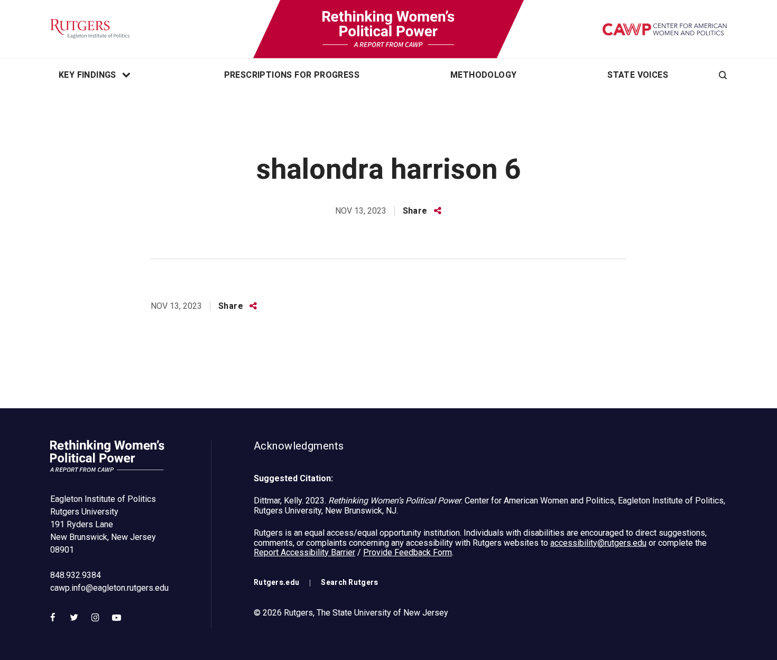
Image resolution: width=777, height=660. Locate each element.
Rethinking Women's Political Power (388, 29)
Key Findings (87, 75)
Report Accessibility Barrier (304, 552)
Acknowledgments (299, 446)
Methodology (483, 75)
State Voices (637, 75)
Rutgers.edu (276, 583)
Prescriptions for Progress (291, 75)
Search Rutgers (349, 583)
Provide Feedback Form (407, 552)
